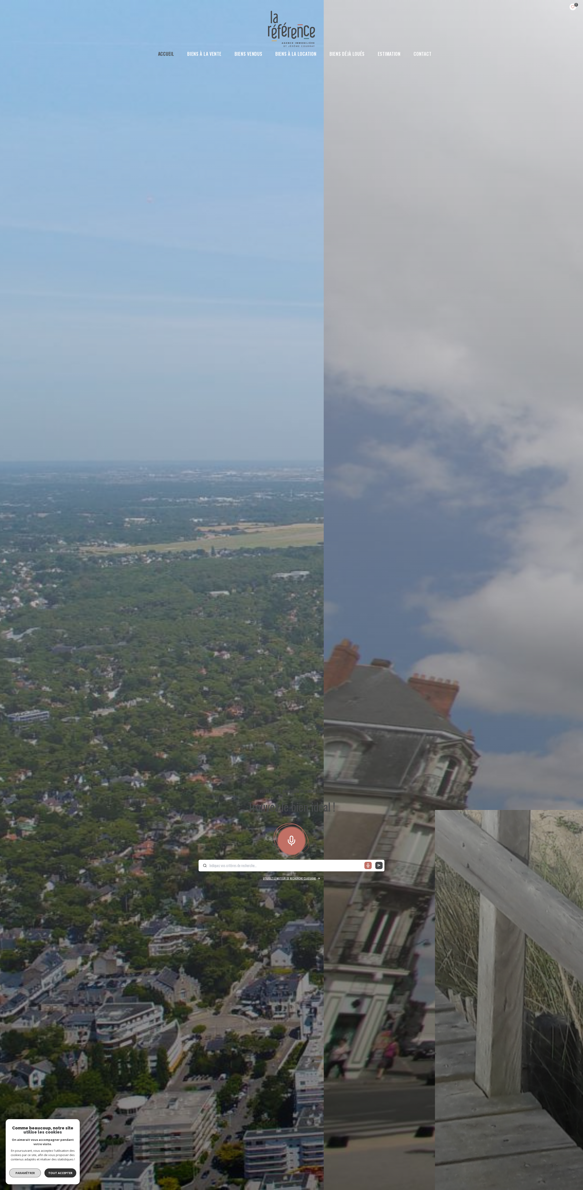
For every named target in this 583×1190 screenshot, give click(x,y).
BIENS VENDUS (248, 53)
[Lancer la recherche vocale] (291, 840)
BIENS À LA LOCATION (295, 53)
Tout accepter (60, 1173)
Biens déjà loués (347, 53)
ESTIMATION (389, 53)
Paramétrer (25, 1173)
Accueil (166, 53)
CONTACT (423, 53)
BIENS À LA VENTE (204, 53)
